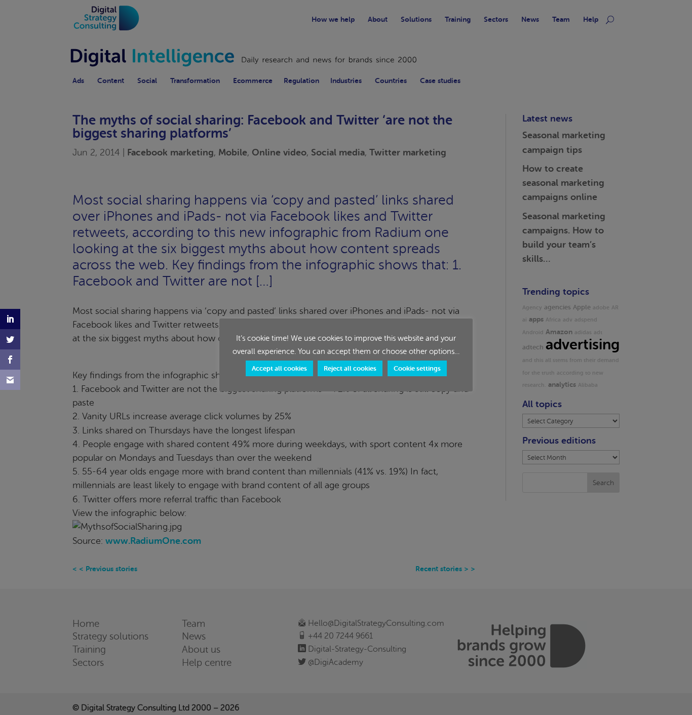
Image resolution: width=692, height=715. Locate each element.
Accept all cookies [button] (279, 368)
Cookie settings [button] (417, 368)
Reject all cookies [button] (350, 368)
